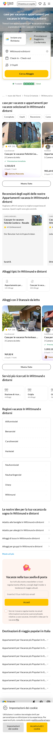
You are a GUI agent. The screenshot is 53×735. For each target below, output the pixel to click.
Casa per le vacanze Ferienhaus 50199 (24, 337)
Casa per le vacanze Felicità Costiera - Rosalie (27, 153)
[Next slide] (48, 147)
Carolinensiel (10, 216)
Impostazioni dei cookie (13, 727)
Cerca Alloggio (26, 73)
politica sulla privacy (41, 720)
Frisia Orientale (31, 96)
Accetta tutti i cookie (37, 727)
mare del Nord (14, 96)
